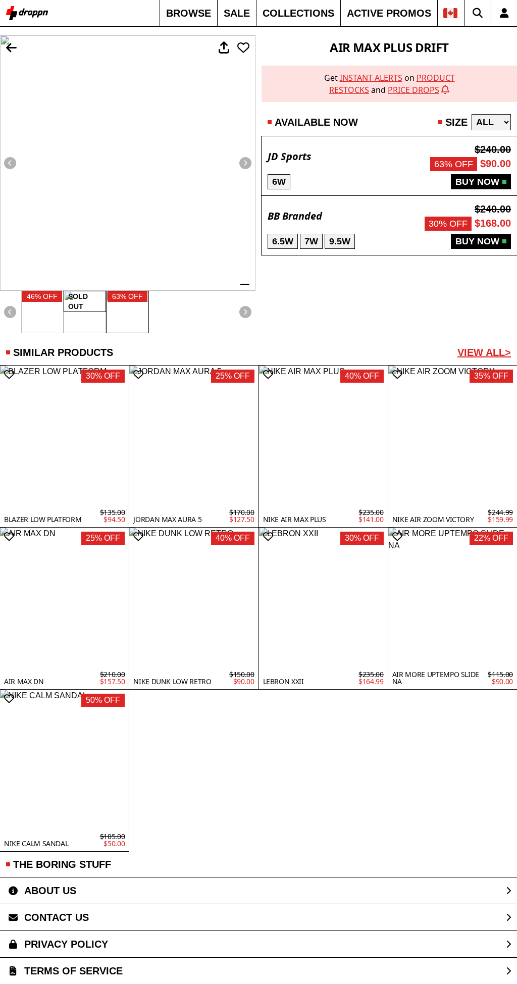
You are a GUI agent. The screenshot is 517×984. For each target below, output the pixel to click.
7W (311, 241)
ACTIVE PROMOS (389, 13)
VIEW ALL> (484, 352)
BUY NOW (477, 182)
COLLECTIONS (298, 13)
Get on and (389, 83)
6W (279, 182)
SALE (237, 13)
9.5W (339, 241)
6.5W (282, 241)
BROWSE (188, 13)
